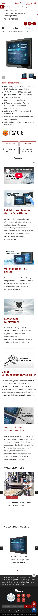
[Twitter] (28, 595)
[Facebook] (23, 596)
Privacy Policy (13, 611)
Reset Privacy (22, 611)
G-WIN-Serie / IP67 (10, 10)
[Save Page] (25, 23)
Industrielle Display (20, 7)
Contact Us (4, 611)
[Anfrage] (30, 23)
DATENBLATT (10, 144)
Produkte (7, 7)
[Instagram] (18, 600)
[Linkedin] (18, 596)
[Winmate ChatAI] (34, 610)
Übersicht (18, 158)
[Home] (2, 7)
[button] (34, 604)
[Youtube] (23, 600)
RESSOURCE (28, 144)
